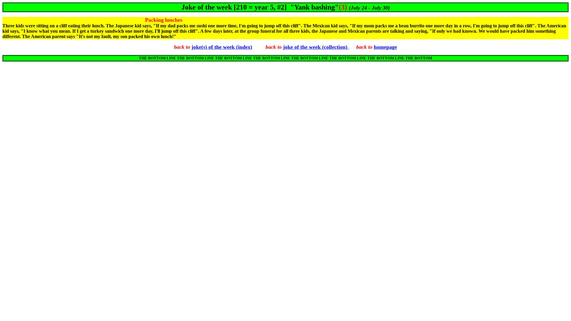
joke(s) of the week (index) (222, 47)
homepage (385, 47)
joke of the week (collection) (316, 47)
